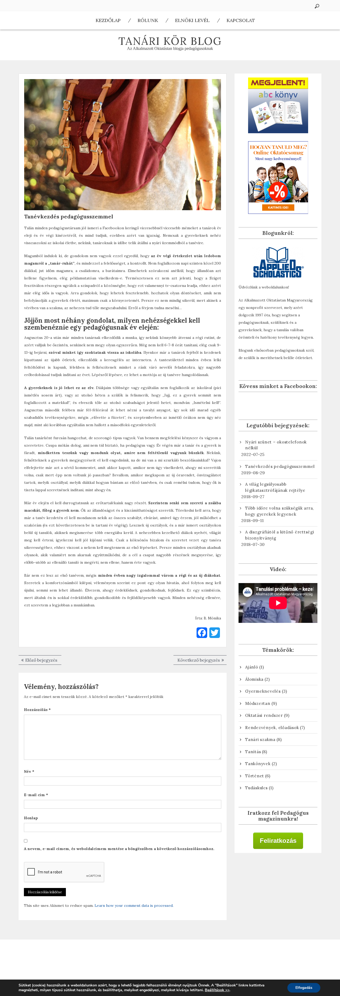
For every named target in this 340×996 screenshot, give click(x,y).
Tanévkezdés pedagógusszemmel (280, 466)
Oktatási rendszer (264, 715)
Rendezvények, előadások (272, 727)
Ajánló (251, 667)
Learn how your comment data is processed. (134, 905)
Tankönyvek (258, 763)
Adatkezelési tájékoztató (69, 955)
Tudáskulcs (256, 787)
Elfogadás (303, 987)
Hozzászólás (37, 709)
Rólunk (148, 20)
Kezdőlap (108, 20)
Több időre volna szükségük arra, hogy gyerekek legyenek (279, 511)
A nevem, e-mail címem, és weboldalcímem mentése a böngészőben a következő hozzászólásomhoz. (119, 848)
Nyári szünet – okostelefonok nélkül (276, 445)
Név (29, 771)
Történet (254, 775)
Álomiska (254, 679)
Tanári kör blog (170, 41)
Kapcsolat (241, 20)
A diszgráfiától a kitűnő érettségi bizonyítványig (279, 535)
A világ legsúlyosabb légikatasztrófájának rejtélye (275, 487)
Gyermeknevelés (263, 691)
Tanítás (253, 751)
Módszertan (257, 703)
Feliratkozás (278, 840)
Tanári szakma (260, 739)
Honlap (31, 818)
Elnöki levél (192, 20)
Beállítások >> (217, 990)
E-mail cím (36, 794)
